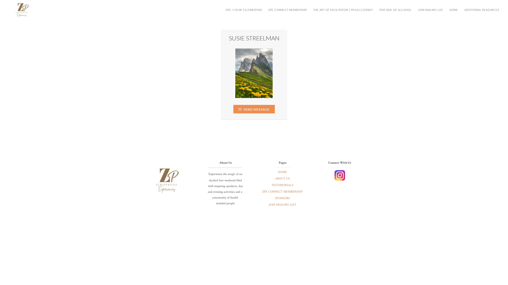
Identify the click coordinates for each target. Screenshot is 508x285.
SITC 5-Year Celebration (244, 9)
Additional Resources (481, 9)
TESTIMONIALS (282, 185)
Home (453, 9)
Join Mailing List (430, 9)
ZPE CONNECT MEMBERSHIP (282, 192)
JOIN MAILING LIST (282, 205)
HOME (282, 172)
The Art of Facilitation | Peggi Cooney (343, 9)
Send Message (256, 109)
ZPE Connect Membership (287, 9)
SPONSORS (282, 198)
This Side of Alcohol (395, 9)
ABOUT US (282, 179)
